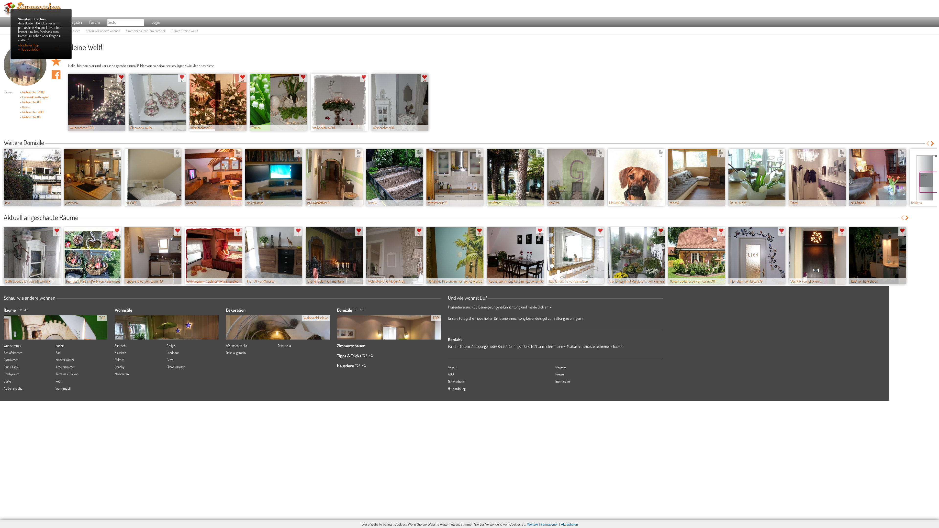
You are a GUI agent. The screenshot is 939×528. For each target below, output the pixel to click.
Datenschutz (456, 381)
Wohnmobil (63, 388)
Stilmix (119, 360)
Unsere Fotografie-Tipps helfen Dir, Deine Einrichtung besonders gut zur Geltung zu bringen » (515, 318)
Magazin (75, 22)
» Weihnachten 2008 (32, 92)
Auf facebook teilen (56, 75)
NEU (25, 310)
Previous (927, 143)
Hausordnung (457, 388)
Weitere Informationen (542, 524)
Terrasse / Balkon (67, 374)
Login (155, 22)
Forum (94, 22)
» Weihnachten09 (30, 102)
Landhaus (173, 353)
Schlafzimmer (13, 353)
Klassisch (120, 353)
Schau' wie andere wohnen (103, 31)
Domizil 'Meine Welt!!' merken (56, 61)
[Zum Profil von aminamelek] (25, 64)
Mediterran (122, 374)
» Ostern (25, 107)
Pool (58, 381)
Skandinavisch (176, 367)
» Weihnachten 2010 (32, 112)
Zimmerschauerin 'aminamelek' (146, 31)
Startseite (74, 31)
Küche (60, 345)
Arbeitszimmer (65, 367)
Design (171, 345)
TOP (19, 310)
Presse (559, 374)
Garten (8, 381)
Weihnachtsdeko (236, 345)
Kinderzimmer (65, 360)
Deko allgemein (236, 353)
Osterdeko (284, 345)
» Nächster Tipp (28, 45)
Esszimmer (11, 360)
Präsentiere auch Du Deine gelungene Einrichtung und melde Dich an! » (499, 307)
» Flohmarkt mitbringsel (34, 97)
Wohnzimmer (13, 345)
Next (932, 143)
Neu (362, 310)
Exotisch (120, 345)
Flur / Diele (11, 367)
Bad (58, 353)
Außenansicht (13, 388)
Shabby (119, 367)
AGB (451, 374)
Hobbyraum (11, 374)
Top (355, 310)
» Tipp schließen (29, 49)
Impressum (562, 381)
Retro (170, 360)
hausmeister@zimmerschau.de (600, 346)
